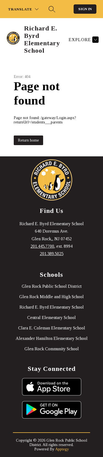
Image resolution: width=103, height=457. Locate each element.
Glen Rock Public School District (52, 286)
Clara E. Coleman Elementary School (51, 328)
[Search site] (52, 9)
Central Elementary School (51, 317)
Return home (28, 140)
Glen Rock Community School (51, 348)
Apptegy (62, 449)
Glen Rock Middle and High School (51, 296)
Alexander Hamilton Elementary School (52, 338)
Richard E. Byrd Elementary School (52, 307)
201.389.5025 (51, 253)
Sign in (85, 9)
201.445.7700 (42, 246)
